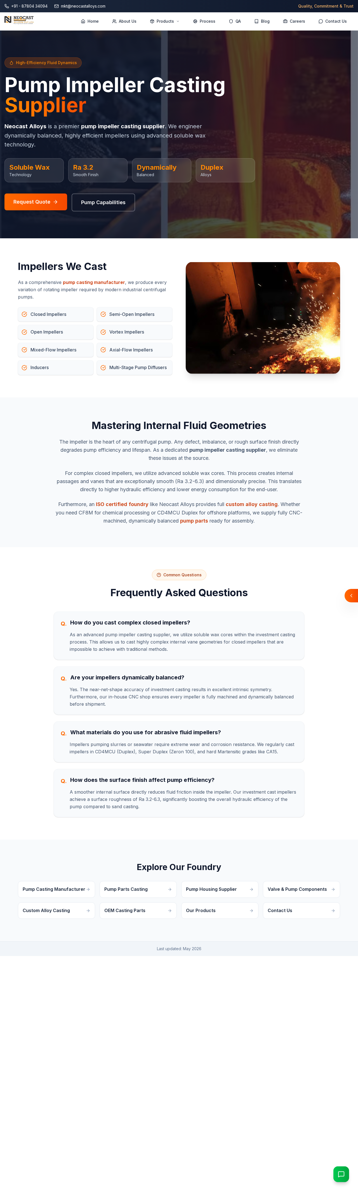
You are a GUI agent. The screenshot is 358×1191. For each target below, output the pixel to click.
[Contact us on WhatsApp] (341, 1174)
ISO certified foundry (122, 504)
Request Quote (31, 202)
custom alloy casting (252, 504)
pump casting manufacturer (94, 282)
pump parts (194, 521)
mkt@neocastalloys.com (83, 6)
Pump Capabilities (103, 202)
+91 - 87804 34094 (29, 6)
